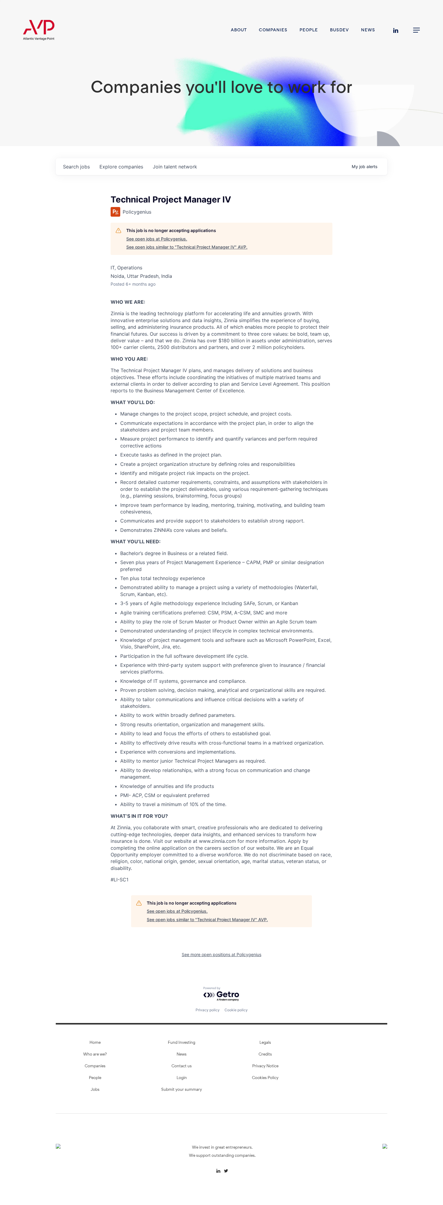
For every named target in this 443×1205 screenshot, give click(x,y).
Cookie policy (236, 1010)
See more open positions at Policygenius (221, 954)
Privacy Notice (265, 1066)
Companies (95, 1066)
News (182, 1054)
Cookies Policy (265, 1078)
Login (182, 1078)
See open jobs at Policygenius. (156, 238)
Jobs (95, 1090)
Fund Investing (181, 1043)
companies (121, 167)
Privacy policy (208, 1010)
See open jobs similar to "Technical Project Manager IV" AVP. (186, 246)
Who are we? (95, 1054)
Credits (265, 1054)
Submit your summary (181, 1090)
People (95, 1078)
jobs (76, 167)
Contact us (181, 1066)
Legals (265, 1043)
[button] (416, 30)
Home (95, 1043)
